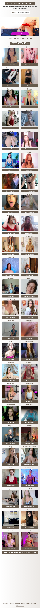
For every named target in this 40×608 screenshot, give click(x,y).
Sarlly (10, 341)
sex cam (10, 212)
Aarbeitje (29, 194)
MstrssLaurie (11, 299)
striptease (29, 170)
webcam (10, 170)
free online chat (29, 464)
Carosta (10, 468)
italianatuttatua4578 (29, 447)
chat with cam (29, 86)
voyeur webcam (29, 507)
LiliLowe (29, 152)
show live (29, 401)
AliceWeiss (10, 531)
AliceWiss (29, 362)
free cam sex (29, 233)
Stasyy (11, 447)
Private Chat (27, 38)
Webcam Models (31, 603)
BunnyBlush (29, 341)
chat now (11, 359)
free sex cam (29, 149)
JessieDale (29, 426)
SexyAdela (29, 320)
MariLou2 (29, 489)
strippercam (11, 380)
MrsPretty (29, 110)
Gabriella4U (10, 320)
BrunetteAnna (10, 68)
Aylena (11, 489)
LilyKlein (29, 510)
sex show (29, 338)
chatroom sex (10, 128)
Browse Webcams (22, 12)
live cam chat (29, 317)
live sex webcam (29, 191)
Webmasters (20, 606)
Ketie (29, 257)
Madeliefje (29, 405)
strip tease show (10, 275)
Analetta (29, 299)
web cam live (11, 233)
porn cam (29, 380)
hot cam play (29, 65)
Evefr (29, 215)
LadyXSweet (10, 110)
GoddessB (11, 173)
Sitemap (5, 603)
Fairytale (10, 426)
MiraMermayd (11, 405)
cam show (11, 149)
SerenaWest (10, 194)
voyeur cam (10, 464)
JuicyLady (29, 47)
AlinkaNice (10, 47)
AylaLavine (29, 236)
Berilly (29, 278)
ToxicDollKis (29, 383)
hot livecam (10, 422)
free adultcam (10, 107)
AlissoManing (29, 468)
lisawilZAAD (10, 89)
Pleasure (29, 173)
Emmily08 (11, 257)
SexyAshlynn (29, 68)
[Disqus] (20, 578)
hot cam (10, 401)
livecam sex (10, 86)
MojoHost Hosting (20, 603)
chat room (11, 338)
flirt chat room (10, 443)
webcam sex (11, 65)
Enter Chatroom (14, 38)
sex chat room (29, 486)
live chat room (10, 191)
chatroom (29, 107)
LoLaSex (10, 131)
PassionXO (10, 215)
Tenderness (10, 278)
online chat (10, 254)
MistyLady (11, 362)
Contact (11, 603)
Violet (10, 152)
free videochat (29, 254)
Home (14, 12)
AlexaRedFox (10, 383)
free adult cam (29, 422)
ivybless (10, 236)
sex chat (29, 128)
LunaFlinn (11, 510)
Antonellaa (29, 531)
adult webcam (10, 507)
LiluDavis (29, 89)
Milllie (29, 131)
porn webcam (29, 212)
